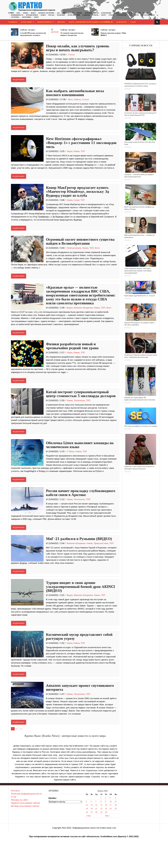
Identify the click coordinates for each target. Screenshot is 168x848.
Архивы (52, 798)
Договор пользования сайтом (25, 806)
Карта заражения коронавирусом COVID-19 (91, 22)
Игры (96, 13)
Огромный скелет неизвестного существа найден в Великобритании (80, 241)
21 (96, 809)
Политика (61, 15)
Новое (43, 15)
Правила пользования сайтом (25, 803)
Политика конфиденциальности (26, 794)
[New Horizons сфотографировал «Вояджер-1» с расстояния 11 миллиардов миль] (27, 148)
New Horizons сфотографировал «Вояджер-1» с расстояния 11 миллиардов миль (81, 143)
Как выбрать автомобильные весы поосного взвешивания (75, 93)
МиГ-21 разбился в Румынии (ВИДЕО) (79, 539)
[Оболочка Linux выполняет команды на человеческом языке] (27, 452)
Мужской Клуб (135, 13)
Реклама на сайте (19, 800)
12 (87, 805)
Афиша (25, 13)
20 (92, 809)
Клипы (116, 13)
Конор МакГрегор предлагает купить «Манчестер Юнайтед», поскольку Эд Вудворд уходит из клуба (77, 191)
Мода (124, 13)
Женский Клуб (68, 13)
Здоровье (88, 13)
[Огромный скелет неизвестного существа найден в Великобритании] (27, 249)
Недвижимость (17, 15)
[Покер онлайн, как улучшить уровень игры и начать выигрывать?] (27, 55)
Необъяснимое (32, 15)
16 (106, 805)
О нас (13, 797)
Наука (145, 13)
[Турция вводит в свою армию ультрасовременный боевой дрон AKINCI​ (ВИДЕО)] (27, 592)
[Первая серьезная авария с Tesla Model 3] (95, 32)
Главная (12, 22)
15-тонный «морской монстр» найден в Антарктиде (72, 34)
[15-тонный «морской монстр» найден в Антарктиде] (55, 32)
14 (96, 805)
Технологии (121, 15)
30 (106, 812)
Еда (58, 13)
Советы (95, 15)
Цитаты (61, 22)
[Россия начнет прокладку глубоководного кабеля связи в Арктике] (27, 500)
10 (111, 801)
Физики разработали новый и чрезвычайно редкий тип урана (72, 346)
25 (116, 809)
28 (96, 812)
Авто (18, 13)
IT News (11, 13)
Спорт (103, 15)
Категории (26, 22)
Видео (33, 13)
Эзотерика (15, 17)
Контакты (121, 22)
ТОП (130, 15)
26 (87, 812)
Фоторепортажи (148, 15)
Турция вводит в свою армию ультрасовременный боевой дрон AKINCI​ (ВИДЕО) (80, 587)
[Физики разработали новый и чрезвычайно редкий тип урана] (27, 353)
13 (92, 805)
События (86, 15)
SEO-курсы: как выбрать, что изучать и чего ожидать (140, 426)
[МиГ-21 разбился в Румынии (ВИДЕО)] (27, 548)
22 (101, 809)
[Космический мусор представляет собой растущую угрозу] (27, 644)
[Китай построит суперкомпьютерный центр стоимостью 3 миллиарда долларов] (27, 401)
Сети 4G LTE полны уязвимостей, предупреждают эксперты (33, 34)
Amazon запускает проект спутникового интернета (80, 687)
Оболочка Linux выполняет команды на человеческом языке (80, 445)
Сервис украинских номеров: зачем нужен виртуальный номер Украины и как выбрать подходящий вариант (137, 271)
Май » (107, 816)
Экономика (26, 17)
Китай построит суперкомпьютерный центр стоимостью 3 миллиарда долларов (81, 394)
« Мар (88, 816)
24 (111, 809)
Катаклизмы (106, 13)
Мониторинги (44, 22)
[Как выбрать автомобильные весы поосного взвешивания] (27, 100)
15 (101, 805)
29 (101, 812)
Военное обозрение (46, 13)
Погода (51, 15)
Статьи (111, 15)
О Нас (133, 22)
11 (116, 801)
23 (106, 809)
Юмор (36, 17)
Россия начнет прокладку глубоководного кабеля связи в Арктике (80, 493)
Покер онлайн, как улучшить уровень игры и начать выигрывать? (77, 48)
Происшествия (74, 15)
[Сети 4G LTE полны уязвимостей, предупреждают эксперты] (14, 32)
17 (111, 805)
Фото (137, 15)
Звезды (79, 13)
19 (87, 809)
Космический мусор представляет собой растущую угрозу (79, 636)
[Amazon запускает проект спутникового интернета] (27, 695)
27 (92, 812)
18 (116, 805)
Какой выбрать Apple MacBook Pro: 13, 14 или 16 (139, 296)
